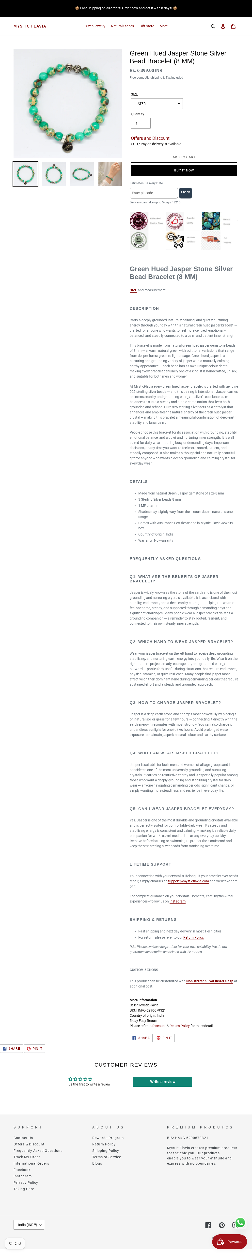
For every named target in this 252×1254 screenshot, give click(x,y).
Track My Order (27, 1157)
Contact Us (23, 1138)
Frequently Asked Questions (38, 1151)
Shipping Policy (105, 1151)
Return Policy (180, 1026)
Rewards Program (108, 1138)
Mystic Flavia (30, 26)
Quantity (137, 114)
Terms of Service (106, 1157)
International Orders (31, 1163)
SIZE (134, 94)
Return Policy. (193, 937)
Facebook (22, 1170)
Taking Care (24, 1189)
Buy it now (184, 170)
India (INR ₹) (27, 1225)
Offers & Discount (29, 1144)
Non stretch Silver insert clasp (209, 981)
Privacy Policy (26, 1182)
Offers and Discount (150, 138)
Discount (159, 1026)
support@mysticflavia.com (188, 881)
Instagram (178, 901)
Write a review (162, 1081)
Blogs (97, 1163)
